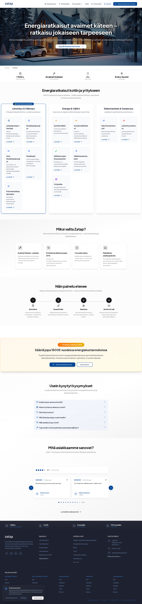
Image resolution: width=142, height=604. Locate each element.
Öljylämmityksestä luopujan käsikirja (84, 540)
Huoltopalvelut (44, 544)
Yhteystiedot (97, 4)
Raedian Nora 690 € (45, 555)
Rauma (7, 583)
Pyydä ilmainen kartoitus (69, 46)
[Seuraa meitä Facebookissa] (6, 553)
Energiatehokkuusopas (80, 544)
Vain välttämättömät (12, 598)
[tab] (59, 502)
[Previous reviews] (31, 488)
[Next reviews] (111, 488)
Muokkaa (23, 598)
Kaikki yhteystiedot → (114, 556)
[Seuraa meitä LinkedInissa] (16, 553)
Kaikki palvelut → (44, 558)
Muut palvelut (76, 4)
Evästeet (104, 600)
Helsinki (61, 586)
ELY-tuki (76, 562)
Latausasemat (43, 551)
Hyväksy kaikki (38, 598)
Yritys (75, 551)
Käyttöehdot (114, 600)
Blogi (87, 4)
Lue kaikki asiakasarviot (70, 512)
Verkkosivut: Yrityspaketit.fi (129, 600)
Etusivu (7, 68)
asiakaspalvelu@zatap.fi (119, 553)
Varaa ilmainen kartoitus (64, 364)
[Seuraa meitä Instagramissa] (11, 553)
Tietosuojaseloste (93, 600)
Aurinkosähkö (65, 4)
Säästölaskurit (84, 364)
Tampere (35, 583)
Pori (6, 579)
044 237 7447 (116, 548)
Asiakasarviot (77, 558)
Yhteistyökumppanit (80, 555)
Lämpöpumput (51, 4)
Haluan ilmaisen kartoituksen (127, 4)
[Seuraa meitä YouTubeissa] (20, 553)
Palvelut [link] (15, 68)
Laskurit (108, 4)
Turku (61, 589)
